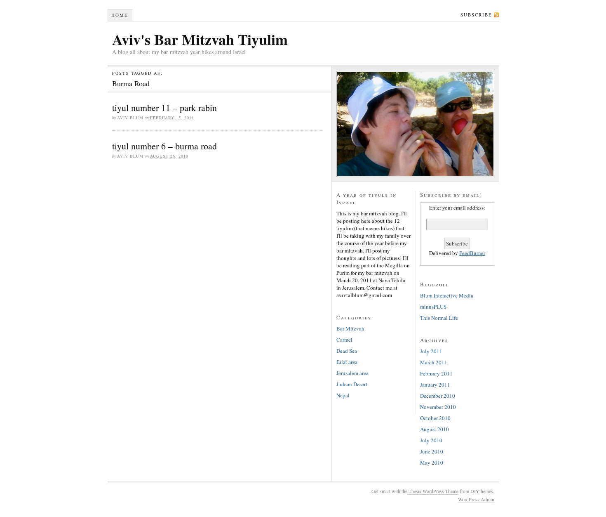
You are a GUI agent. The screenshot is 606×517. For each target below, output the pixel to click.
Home (119, 15)
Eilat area (346, 362)
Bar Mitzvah (350, 328)
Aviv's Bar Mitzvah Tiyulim (200, 39)
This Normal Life (439, 317)
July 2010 (431, 440)
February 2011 (436, 373)
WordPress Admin (476, 499)
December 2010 (437, 395)
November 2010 (438, 407)
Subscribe (476, 15)
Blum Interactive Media (446, 295)
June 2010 (431, 451)
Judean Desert (351, 384)
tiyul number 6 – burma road (164, 146)
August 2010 (434, 429)
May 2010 (431, 462)
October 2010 (435, 418)
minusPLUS (433, 306)
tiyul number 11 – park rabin (164, 107)
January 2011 (435, 384)
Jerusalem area (352, 373)
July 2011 (431, 351)
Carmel (344, 339)
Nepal (343, 395)
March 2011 (433, 362)
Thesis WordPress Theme (433, 491)
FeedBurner (472, 253)
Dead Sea (346, 350)
